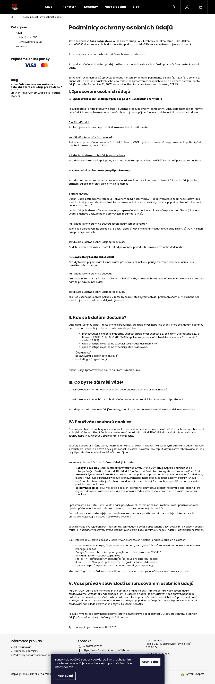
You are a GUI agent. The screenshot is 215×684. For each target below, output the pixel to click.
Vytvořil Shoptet (194, 674)
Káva (19, 33)
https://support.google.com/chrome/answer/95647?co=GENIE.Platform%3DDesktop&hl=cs (118, 554)
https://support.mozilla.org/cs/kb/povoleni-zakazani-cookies (122, 559)
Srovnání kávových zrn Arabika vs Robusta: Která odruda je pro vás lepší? (36, 86)
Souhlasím (150, 662)
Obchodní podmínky (25, 651)
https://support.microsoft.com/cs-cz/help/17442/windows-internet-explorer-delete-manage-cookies (137, 547)
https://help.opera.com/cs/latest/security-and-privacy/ (119, 565)
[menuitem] (50, 7)
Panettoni (22, 46)
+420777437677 (92, 646)
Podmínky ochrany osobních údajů (34, 655)
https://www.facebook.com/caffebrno (106, 650)
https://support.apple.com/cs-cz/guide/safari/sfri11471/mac (121, 562)
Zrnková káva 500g (30, 42)
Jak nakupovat (22, 647)
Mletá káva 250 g (29, 37)
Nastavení (65, 676)
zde (70, 667)
